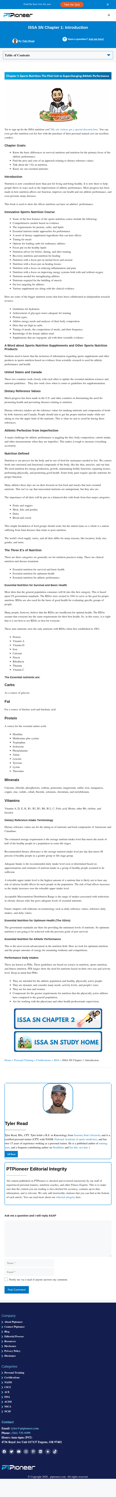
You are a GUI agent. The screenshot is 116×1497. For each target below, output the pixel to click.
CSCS (7, 1387)
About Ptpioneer (13, 1322)
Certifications (43, 1060)
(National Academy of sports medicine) (75, 1139)
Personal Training (23, 1060)
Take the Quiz (72, 4)
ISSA (57, 1060)
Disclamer (10, 1356)
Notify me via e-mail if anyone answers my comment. (38, 1279)
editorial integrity (65, 1197)
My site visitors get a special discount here (74, 129)
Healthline (58, 1147)
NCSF (7, 1411)
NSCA (7, 1406)
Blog (7, 1331)
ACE (7, 1392)
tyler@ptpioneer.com (25, 1428)
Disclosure (10, 1346)
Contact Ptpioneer (14, 1327)
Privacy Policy (12, 1351)
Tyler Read (28, 41)
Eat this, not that (78, 1147)
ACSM (8, 1402)
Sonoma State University (88, 1135)
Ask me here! (96, 39)
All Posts (11, 1154)
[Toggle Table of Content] (58, 54)
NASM (8, 1382)
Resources (10, 1341)
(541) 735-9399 (20, 1433)
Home (8, 1060)
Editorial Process (14, 1336)
